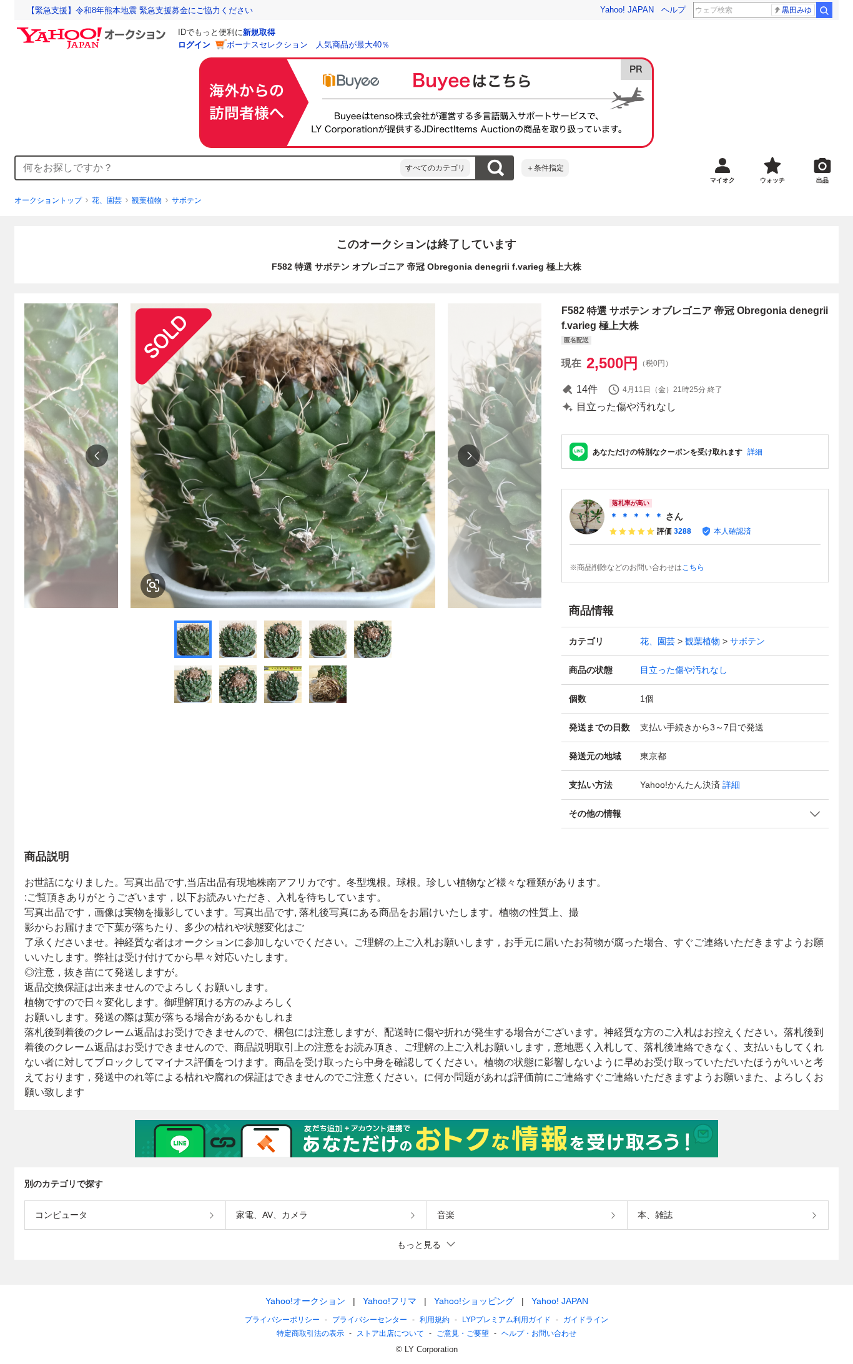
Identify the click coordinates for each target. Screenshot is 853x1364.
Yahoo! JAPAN (627, 9)
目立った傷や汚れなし (683, 670)
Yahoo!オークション (305, 1301)
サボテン (187, 200)
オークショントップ (48, 200)
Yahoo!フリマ (390, 1301)
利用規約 (435, 1319)
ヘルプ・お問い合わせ (538, 1333)
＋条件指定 (545, 168)
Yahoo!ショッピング (474, 1301)
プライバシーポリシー (282, 1319)
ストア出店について (390, 1333)
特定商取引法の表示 (310, 1333)
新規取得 (259, 32)
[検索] (824, 10)
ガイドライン (585, 1319)
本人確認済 (732, 531)
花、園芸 (107, 200)
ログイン (194, 44)
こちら (693, 567)
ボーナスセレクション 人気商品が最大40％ (308, 44)
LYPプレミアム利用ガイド (506, 1319)
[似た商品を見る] (153, 585)
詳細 (754, 452)
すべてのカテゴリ (435, 168)
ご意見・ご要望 (462, 1333)
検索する (495, 167)
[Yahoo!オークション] (93, 30)
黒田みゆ (797, 10)
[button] (695, 814)
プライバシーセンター (369, 1319)
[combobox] (208, 168)
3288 (682, 531)
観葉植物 (147, 200)
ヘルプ (673, 9)
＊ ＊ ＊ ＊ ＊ (636, 516)
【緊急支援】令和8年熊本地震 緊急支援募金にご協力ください (140, 10)
